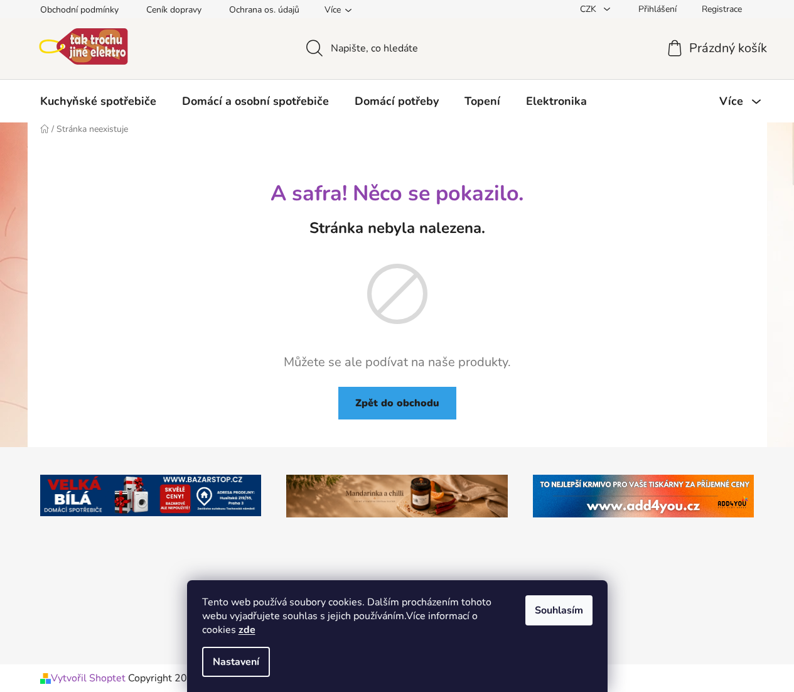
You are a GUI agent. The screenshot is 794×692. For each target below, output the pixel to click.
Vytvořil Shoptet (88, 678)
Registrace (722, 9)
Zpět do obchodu (397, 403)
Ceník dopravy (173, 10)
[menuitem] (98, 101)
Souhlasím (559, 610)
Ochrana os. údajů (264, 10)
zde (247, 630)
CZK (589, 9)
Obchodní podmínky (79, 10)
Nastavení (236, 662)
